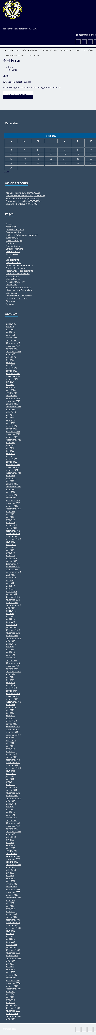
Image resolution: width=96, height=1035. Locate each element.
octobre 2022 (12, 437)
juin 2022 (10, 448)
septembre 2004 (13, 988)
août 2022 (10, 442)
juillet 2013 (11, 707)
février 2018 (11, 558)
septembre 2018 (13, 539)
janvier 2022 (11, 461)
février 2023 (11, 426)
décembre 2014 (13, 663)
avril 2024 (10, 387)
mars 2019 (10, 522)
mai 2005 (10, 966)
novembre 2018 (13, 533)
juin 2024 (10, 381)
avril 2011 (10, 781)
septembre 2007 (13, 897)
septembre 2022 (13, 439)
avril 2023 (10, 420)
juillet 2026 (11, 324)
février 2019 (11, 525)
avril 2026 (10, 332)
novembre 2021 (13, 467)
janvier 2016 (11, 627)
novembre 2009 (13, 826)
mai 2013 (10, 712)
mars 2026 (10, 335)
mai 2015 (10, 649)
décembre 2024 (13, 373)
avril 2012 (10, 748)
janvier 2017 (11, 594)
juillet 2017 (11, 577)
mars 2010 (10, 815)
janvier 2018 (11, 561)
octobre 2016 (12, 602)
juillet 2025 (11, 357)
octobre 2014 (12, 668)
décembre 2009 (13, 823)
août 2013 (10, 704)
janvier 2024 (11, 395)
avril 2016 (10, 619)
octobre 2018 (12, 536)
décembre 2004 (13, 980)
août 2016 (10, 608)
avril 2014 (10, 682)
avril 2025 (10, 362)
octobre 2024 (12, 379)
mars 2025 (10, 365)
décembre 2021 (13, 464)
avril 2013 (10, 715)
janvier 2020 (11, 497)
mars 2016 (10, 621)
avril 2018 (10, 552)
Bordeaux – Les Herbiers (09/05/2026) (23, 201)
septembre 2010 (13, 798)
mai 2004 (10, 997)
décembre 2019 (13, 500)
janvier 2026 (11, 340)
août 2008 (10, 867)
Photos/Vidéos (84, 50)
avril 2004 (10, 999)
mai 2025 (10, 359)
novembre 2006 (13, 922)
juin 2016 (10, 613)
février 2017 (11, 591)
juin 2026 (10, 326)
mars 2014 (10, 685)
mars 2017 (10, 588)
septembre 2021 (13, 472)
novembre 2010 (13, 792)
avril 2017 (10, 586)
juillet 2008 (11, 870)
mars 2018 (10, 555)
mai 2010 (10, 809)
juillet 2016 (11, 610)
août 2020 (10, 489)
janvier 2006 (11, 947)
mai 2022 (10, 450)
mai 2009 (10, 842)
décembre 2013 (13, 693)
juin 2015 (10, 646)
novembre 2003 (13, 1010)
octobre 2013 (12, 699)
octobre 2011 (12, 765)
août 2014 (10, 674)
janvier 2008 (11, 886)
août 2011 (10, 770)
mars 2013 (10, 718)
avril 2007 (10, 908)
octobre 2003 (12, 1013)
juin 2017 (10, 580)
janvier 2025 (11, 370)
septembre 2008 (13, 864)
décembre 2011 (13, 759)
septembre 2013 (13, 701)
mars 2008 (10, 881)
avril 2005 (10, 969)
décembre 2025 (13, 343)
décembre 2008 (13, 856)
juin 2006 (10, 933)
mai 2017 (10, 583)
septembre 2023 (13, 406)
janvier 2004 (11, 1005)
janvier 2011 (11, 790)
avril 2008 (10, 878)
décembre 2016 (13, 597)
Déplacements (30, 50)
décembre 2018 (13, 530)
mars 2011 (10, 784)
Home (11, 67)
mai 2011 (10, 779)
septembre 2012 (13, 735)
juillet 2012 (11, 740)
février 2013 (11, 721)
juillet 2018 (11, 544)
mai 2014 (10, 679)
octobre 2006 (12, 925)
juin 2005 (10, 964)
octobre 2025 (12, 348)
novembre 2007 (13, 892)
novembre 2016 (13, 599)
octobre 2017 (12, 569)
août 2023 (10, 409)
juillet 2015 (11, 644)
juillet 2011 (11, 773)
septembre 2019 (13, 508)
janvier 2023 (11, 428)
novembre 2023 (13, 401)
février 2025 (11, 368)
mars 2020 (10, 492)
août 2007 (10, 900)
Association (12, 50)
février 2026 (11, 337)
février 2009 (11, 850)
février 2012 (11, 754)
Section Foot (49, 50)
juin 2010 (10, 806)
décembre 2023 (13, 398)
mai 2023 (10, 417)
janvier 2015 (11, 660)
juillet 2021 (11, 478)
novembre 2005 (13, 952)
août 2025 (10, 354)
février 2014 (11, 688)
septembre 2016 (13, 605)
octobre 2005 (12, 955)
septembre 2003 (13, 1016)
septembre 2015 (13, 638)
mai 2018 (10, 550)
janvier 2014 (11, 690)
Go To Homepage (18, 94)
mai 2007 (10, 906)
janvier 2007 (11, 917)
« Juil (6, 171)
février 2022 (11, 459)
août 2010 (10, 801)
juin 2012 (10, 743)
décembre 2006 (13, 919)
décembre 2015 (13, 630)
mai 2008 (10, 875)
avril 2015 (10, 652)
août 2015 (10, 641)
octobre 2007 (12, 895)
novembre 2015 (13, 632)
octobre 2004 (12, 986)
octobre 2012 (12, 732)
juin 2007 (10, 903)
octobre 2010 (12, 795)
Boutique (66, 50)
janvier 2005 (11, 977)
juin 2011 (10, 776)
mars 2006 (10, 941)
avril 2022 (10, 453)
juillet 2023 (11, 412)
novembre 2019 (13, 503)
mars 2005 (10, 972)
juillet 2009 (11, 837)
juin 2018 (10, 547)
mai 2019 (10, 517)
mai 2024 (10, 384)
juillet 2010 (11, 804)
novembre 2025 (13, 346)
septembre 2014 (13, 671)
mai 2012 (10, 746)
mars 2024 (10, 390)
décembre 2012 (13, 726)
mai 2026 (10, 329)
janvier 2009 (11, 853)
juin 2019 (10, 514)
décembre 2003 (13, 1008)
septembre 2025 (13, 351)
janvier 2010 (11, 820)
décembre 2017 (13, 564)
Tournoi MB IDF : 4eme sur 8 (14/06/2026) (25, 195)
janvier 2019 (11, 528)
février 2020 (11, 495)
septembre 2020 (13, 486)
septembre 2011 (13, 768)
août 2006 (10, 930)
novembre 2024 (13, 376)
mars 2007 (10, 911)
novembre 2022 (13, 434)
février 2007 (11, 914)
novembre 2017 (13, 566)
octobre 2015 (12, 635)
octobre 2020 (12, 484)
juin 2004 (10, 994)
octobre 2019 (12, 506)
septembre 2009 (13, 831)
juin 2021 (10, 481)
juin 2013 (10, 710)
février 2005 (11, 975)
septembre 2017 (13, 572)
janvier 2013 (11, 724)
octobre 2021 (12, 470)
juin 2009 (10, 839)
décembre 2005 (13, 950)
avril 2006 (10, 939)
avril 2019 (10, 519)
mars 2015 (10, 655)
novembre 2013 (13, 696)
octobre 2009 (12, 828)
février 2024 (11, 392)
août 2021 (10, 475)
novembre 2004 (13, 983)
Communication (14, 55)
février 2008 (11, 884)
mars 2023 (10, 423)
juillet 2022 (11, 445)
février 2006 (11, 944)
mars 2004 (10, 1002)
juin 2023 (10, 415)
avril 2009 (10, 845)
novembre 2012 (13, 729)
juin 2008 (10, 872)
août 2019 (10, 511)
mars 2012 (10, 751)
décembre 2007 (13, 889)
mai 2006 (10, 936)
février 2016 (11, 624)
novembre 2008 (13, 859)
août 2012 (10, 737)
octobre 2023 (12, 404)
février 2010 (11, 817)
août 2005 (10, 961)
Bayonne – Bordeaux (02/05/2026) (22, 204)
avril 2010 (10, 812)
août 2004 (10, 991)
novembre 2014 (13, 666)
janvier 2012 (11, 757)
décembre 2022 (13, 431)
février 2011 (11, 787)
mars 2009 (10, 848)
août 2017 (10, 575)
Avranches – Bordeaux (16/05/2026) (22, 198)
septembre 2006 (13, 928)
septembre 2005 (13, 958)
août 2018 (10, 541)
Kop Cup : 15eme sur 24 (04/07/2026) (23, 192)
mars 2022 (10, 456)
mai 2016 (10, 616)
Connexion (33, 55)
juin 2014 (10, 677)
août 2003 (10, 1019)
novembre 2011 (13, 762)
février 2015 (11, 657)
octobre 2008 (12, 861)
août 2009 (10, 834)
